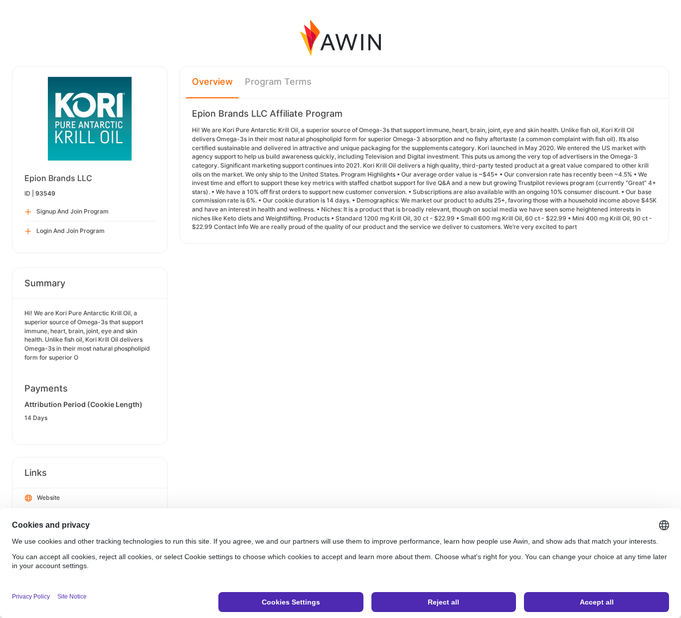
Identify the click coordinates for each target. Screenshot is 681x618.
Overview (212, 81)
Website (48, 497)
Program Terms (278, 81)
